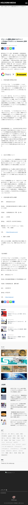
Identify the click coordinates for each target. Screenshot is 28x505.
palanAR (9, 435)
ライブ (3, 452)
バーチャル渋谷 (23, 448)
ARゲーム (13, 433)
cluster (17, 433)
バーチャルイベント (18, 446)
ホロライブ (15, 450)
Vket (22, 435)
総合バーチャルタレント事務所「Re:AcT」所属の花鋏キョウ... (17, 337)
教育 (23, 452)
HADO (21, 433)
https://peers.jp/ (9, 297)
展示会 (19, 452)
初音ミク (11, 452)
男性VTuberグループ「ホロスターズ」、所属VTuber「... (17, 322)
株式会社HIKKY (4, 455)
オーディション (9, 442)
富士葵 (15, 452)
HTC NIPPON (4, 435)
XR (2, 440)
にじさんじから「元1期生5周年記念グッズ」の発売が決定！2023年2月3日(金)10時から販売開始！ (18, 406)
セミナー (24, 444)
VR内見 (14, 438)
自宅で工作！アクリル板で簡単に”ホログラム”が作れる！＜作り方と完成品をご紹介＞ (19, 390)
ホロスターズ (8, 450)
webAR (22, 438)
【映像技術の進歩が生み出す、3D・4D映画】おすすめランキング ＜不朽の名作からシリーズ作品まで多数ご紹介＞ (19, 414)
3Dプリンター (4, 433)
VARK (18, 435)
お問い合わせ (21, 503)
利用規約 (16, 503)
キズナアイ (16, 442)
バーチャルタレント (5, 448)
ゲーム (13, 444)
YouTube (5, 440)
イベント (3, 442)
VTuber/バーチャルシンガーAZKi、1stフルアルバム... (17, 314)
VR (24, 435)
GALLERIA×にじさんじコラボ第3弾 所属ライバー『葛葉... (17, 330)
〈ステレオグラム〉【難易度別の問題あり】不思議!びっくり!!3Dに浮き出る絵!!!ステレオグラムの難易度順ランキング (19, 398)
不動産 (7, 452)
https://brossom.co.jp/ (12, 232)
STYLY (14, 435)
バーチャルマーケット (14, 448)
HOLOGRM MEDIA (8, 3)
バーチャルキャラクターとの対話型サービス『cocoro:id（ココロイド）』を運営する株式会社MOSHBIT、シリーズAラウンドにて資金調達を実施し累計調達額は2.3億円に (19, 423)
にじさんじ (18, 440)
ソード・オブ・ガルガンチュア (7, 446)
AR (8, 433)
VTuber (18, 438)
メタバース (20, 450)
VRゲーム (3, 438)
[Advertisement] (14, 22)
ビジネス (3, 450)
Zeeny (13, 440)
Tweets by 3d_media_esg (7, 463)
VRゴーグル (9, 438)
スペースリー (18, 444)
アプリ (23, 440)
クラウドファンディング (6, 444)
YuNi (10, 440)
